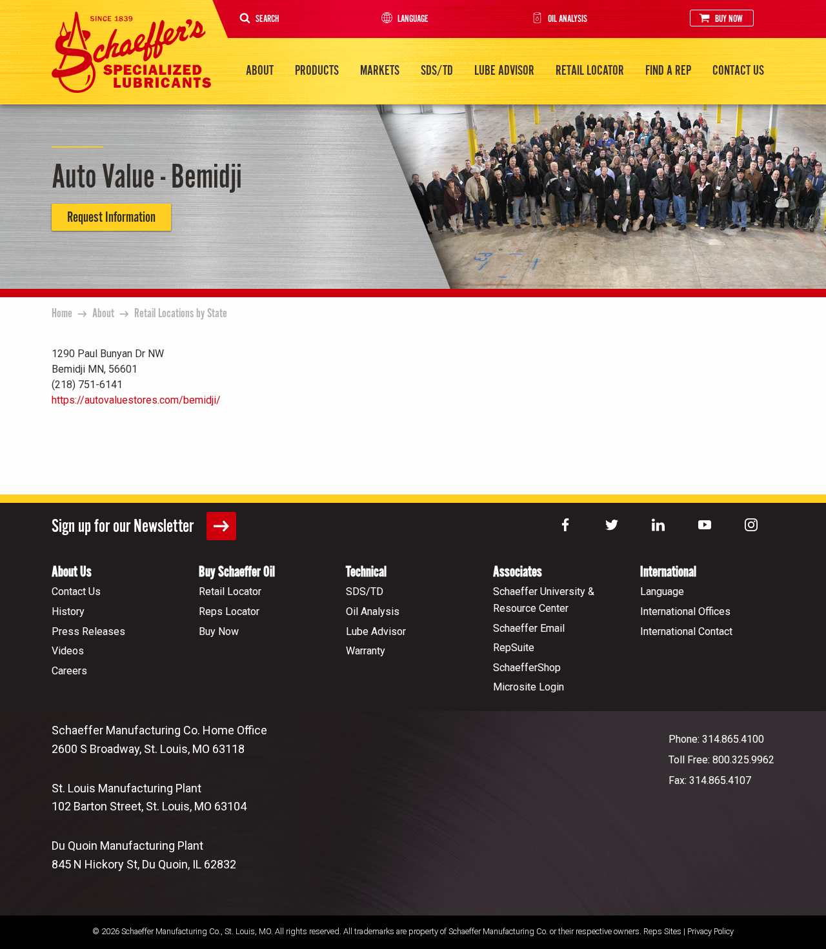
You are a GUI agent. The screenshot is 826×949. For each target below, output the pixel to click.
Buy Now (729, 19)
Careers (69, 671)
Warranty (365, 651)
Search (267, 19)
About (260, 71)
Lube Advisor (504, 71)
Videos (68, 651)
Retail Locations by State (180, 314)
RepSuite (513, 647)
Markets (379, 71)
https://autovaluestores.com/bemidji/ (136, 400)
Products (317, 71)
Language (413, 19)
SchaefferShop (527, 667)
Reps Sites (662, 931)
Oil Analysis (567, 19)
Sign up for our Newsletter (124, 526)
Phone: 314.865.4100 (716, 739)
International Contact (686, 631)
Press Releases (88, 631)
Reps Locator (229, 611)
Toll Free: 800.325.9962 (721, 760)
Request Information (111, 217)
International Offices (685, 611)
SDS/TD (437, 71)
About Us (72, 572)
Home (62, 314)
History (68, 611)
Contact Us (738, 71)
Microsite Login (528, 687)
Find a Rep (668, 71)
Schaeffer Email (529, 628)
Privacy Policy (710, 931)
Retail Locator (590, 71)
